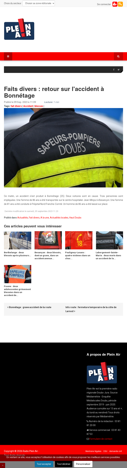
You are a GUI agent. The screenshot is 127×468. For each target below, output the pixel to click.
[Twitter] (119, 70)
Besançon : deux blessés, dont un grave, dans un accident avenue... (48, 255)
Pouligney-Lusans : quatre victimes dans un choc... (77, 255)
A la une (45, 217)
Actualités (22, 217)
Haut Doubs (75, 217)
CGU (105, 451)
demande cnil (115, 451)
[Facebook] (114, 70)
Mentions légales (93, 451)
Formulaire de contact (100, 439)
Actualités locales (59, 217)
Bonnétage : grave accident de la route (30, 307)
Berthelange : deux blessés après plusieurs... (17, 254)
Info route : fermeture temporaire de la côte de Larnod (90, 309)
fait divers (16, 106)
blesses (39, 106)
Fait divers (34, 217)
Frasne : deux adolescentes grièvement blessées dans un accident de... (17, 290)
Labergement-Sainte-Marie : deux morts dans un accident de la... (108, 255)
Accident (28, 106)
